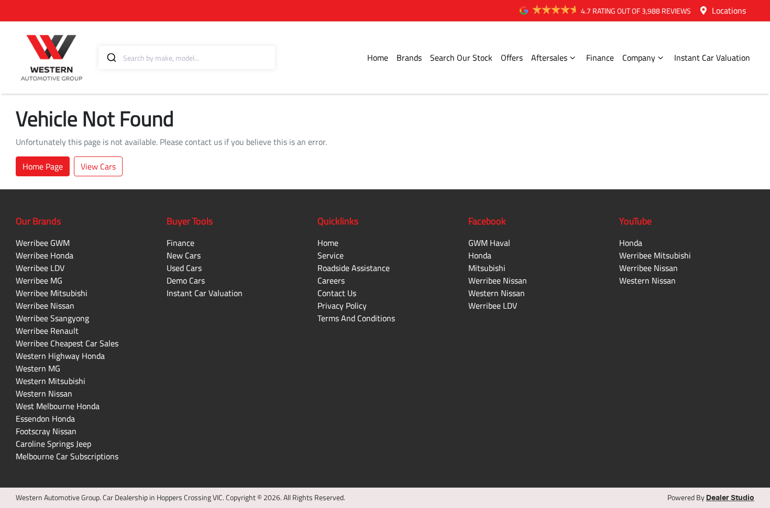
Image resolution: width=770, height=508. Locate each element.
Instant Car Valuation (712, 57)
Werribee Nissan (45, 305)
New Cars (184, 255)
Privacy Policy (342, 305)
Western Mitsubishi (50, 381)
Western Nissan (44, 393)
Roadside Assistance (353, 268)
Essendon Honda (45, 418)
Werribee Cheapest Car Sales (67, 343)
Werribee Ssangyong (52, 318)
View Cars (98, 166)
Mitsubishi (486, 268)
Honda (479, 255)
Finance (600, 57)
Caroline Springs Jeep (53, 443)
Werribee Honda (44, 255)
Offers (512, 57)
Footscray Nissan (46, 431)
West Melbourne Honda (58, 406)
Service (330, 255)
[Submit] (110, 57)
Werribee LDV (40, 268)
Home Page (43, 166)
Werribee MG (39, 280)
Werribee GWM (43, 242)
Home (377, 57)
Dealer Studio (730, 498)
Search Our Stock (461, 57)
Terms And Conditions (356, 318)
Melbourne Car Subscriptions (67, 456)
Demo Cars (186, 280)
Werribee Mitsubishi (51, 293)
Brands (409, 57)
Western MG (38, 368)
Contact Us (336, 293)
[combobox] (186, 57)
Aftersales (549, 57)
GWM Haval (489, 242)
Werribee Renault (47, 330)
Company (638, 57)
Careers (331, 280)
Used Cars (184, 268)
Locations (729, 10)
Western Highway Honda (60, 355)
